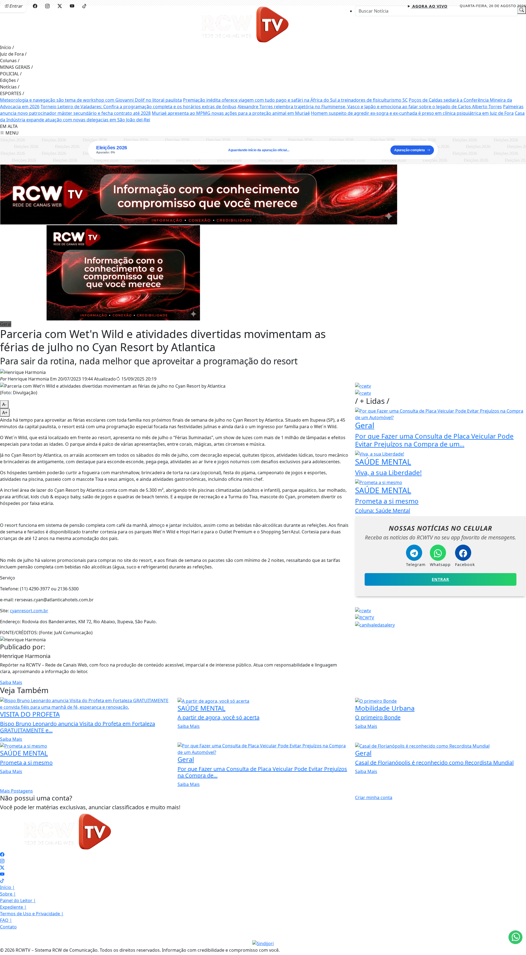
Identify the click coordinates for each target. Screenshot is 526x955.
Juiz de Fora (13, 54)
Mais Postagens (16, 791)
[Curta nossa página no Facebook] (2, 854)
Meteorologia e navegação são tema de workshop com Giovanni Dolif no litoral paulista (91, 100)
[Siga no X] (59, 6)
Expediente (13, 907)
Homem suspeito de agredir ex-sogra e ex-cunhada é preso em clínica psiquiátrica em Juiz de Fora (412, 113)
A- (4, 404)
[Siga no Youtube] (72, 6)
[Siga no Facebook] (35, 6)
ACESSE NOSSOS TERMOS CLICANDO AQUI (117, 944)
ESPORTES (12, 93)
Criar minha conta (373, 797)
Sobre (8, 894)
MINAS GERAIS (16, 67)
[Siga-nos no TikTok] (2, 881)
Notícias (9, 87)
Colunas (9, 61)
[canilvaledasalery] (375, 624)
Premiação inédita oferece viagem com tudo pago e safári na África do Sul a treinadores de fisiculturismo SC (295, 100)
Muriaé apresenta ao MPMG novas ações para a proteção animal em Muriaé (231, 113)
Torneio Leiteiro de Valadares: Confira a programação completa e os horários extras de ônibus (138, 107)
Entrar (440, 579)
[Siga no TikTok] (84, 6)
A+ (4, 413)
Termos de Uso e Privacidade (32, 914)
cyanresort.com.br (29, 611)
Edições (9, 80)
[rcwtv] (198, 194)
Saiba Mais (11, 682)
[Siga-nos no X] (2, 868)
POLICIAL (11, 74)
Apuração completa (409, 150)
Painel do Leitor (18, 900)
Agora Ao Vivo (429, 6)
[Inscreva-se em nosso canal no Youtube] (2, 874)
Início (7, 47)
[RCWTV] (246, 24)
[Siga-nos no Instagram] (2, 861)
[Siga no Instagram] (47, 6)
